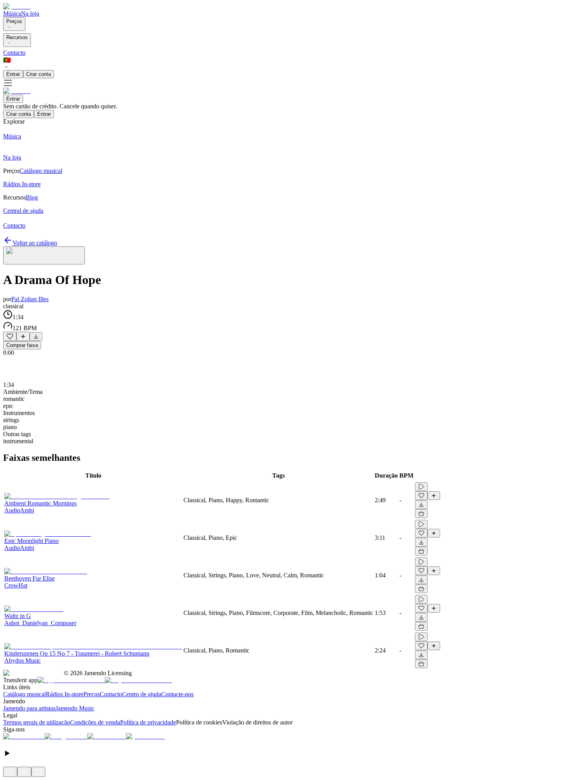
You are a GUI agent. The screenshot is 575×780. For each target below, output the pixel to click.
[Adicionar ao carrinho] (421, 513)
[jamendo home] (17, 6)
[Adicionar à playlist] (23, 336)
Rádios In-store (64, 694)
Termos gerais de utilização (36, 722)
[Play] (44, 255)
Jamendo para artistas (29, 708)
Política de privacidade (148, 722)
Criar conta (38, 74)
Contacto (14, 52)
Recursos (17, 37)
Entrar (13, 74)
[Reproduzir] (421, 486)
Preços (14, 21)
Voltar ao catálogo (35, 242)
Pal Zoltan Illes (30, 299)
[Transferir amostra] (36, 336)
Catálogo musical (24, 694)
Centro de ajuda (141, 694)
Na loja (30, 13)
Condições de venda (95, 722)
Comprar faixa (22, 345)
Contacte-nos (177, 694)
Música (12, 13)
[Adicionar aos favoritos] (9, 336)
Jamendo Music (75, 708)
